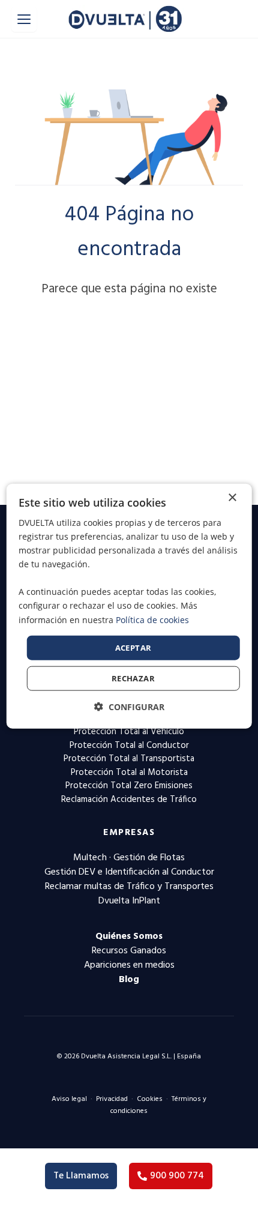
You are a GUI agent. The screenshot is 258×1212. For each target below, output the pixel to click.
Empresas (129, 832)
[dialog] (129, 606)
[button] (129, 707)
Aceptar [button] (133, 647)
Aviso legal (69, 1099)
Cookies (150, 1099)
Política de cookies (152, 619)
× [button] (231, 497)
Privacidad (112, 1099)
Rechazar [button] (133, 678)
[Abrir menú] (24, 19)
